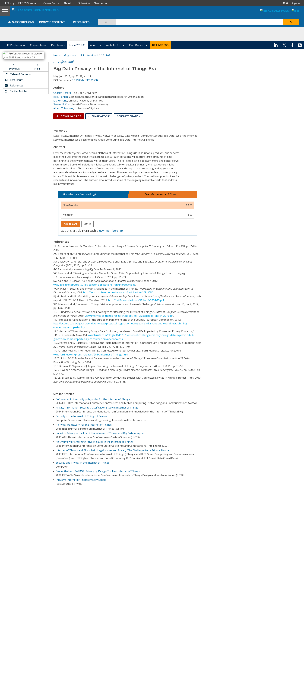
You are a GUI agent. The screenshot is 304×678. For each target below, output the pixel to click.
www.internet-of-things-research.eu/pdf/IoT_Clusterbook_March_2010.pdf (129, 315)
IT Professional (16, 45)
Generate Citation (128, 116)
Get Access (160, 45)
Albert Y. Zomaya (63, 108)
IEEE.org (9, 3)
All (106, 21)
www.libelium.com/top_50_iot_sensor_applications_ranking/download (94, 284)
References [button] (16, 85)
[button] (285, 3)
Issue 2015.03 (77, 45)
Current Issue (38, 45)
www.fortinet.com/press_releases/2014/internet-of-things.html (90, 354)
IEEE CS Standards (29, 3)
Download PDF (70, 116)
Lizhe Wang (60, 100)
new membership (111, 230)
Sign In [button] (295, 3)
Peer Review (136, 45)
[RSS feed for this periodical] (300, 45)
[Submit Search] (291, 22)
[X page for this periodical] (284, 45)
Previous (14, 68)
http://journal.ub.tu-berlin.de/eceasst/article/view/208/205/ (118, 292)
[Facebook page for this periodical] (292, 45)
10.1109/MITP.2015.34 (85, 80)
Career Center (51, 3)
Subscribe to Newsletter (92, 3)
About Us (69, 3)
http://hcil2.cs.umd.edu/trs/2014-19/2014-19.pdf (136, 300)
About (94, 45)
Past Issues (58, 45)
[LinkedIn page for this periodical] (276, 45)
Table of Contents (20, 74)
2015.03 (105, 55)
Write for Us (113, 45)
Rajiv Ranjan (60, 96)
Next (37, 68)
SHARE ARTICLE (100, 116)
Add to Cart (70, 223)
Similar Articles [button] (18, 91)
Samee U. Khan (62, 104)
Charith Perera (62, 93)
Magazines (70, 55)
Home (56, 55)
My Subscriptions (20, 22)
